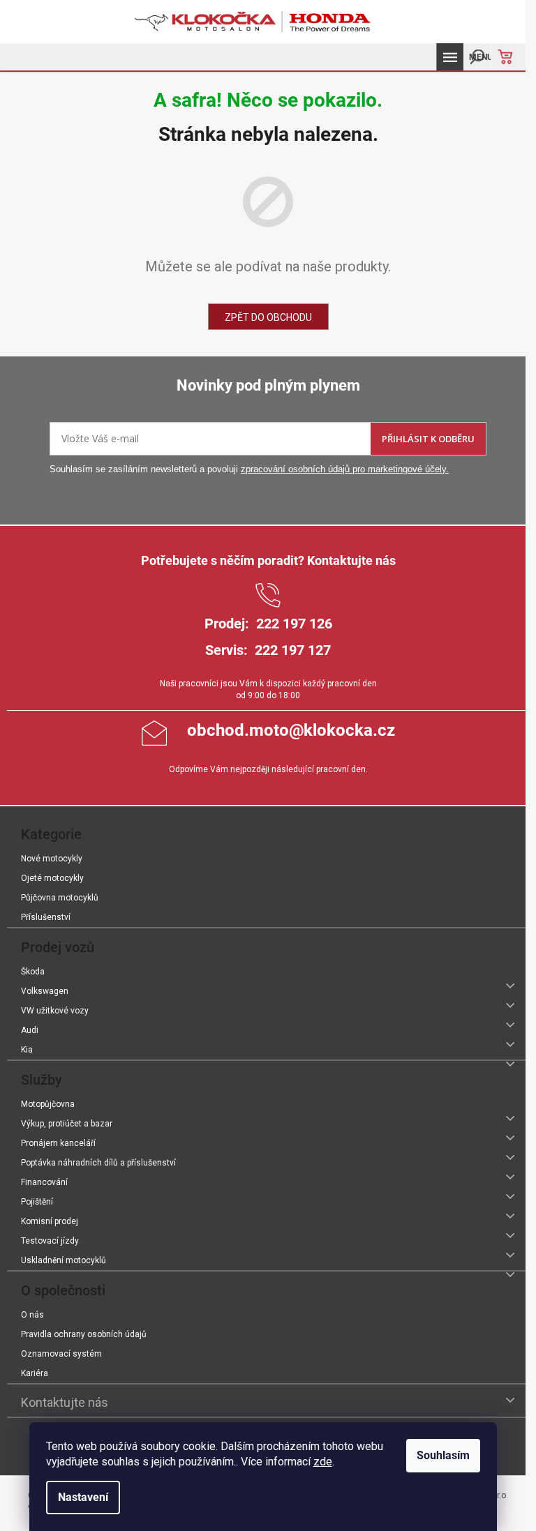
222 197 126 (294, 623)
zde (322, 1461)
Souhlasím (443, 1455)
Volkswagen (44, 991)
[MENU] (449, 56)
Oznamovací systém (61, 1354)
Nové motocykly (51, 858)
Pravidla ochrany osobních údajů (84, 1334)
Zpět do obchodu (268, 317)
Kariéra (34, 1373)
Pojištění (37, 1202)
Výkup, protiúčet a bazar (66, 1124)
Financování (44, 1182)
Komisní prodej (49, 1221)
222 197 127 (293, 650)
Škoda (33, 971)
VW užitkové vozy (55, 1011)
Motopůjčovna (48, 1104)
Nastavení (83, 1497)
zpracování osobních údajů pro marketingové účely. (345, 469)
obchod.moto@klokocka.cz (291, 730)
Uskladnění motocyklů (63, 1260)
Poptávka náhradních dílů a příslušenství (98, 1163)
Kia (27, 1050)
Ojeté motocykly (52, 878)
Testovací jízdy (50, 1241)
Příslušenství (45, 917)
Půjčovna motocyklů (59, 898)
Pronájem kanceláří (58, 1143)
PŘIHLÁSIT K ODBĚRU (428, 438)
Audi (29, 1030)
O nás (32, 1315)
